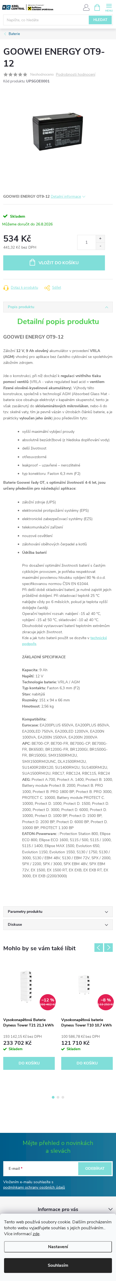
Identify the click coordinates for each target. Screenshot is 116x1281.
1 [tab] (53, 1097)
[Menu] (109, 7)
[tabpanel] (29, 1016)
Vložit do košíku (59, 263)
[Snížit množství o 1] (100, 246)
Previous (98, 947)
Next (108, 947)
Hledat (100, 20)
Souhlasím (58, 1265)
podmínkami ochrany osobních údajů (34, 1187)
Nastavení (58, 1247)
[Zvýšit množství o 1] (100, 238)
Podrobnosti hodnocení (75, 74)
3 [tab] (63, 1097)
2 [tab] (58, 1097)
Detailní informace (66, 196)
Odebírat (95, 1168)
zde (36, 1234)
